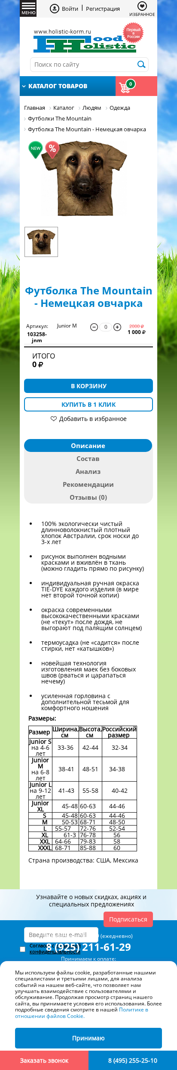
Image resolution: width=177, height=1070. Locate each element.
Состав (88, 458)
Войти (70, 8)
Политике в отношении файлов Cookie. (81, 1012)
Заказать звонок (44, 1060)
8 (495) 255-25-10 (132, 1060)
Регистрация (103, 8)
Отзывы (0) (88, 497)
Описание (88, 445)
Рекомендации (88, 484)
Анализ (88, 471)
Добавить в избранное (93, 418)
